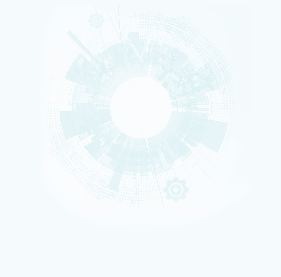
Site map (8, 129)
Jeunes (10, 191)
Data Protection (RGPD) (13, 127)
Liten (15, 251)
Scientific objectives (15, 39)
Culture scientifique (12, 188)
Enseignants (11, 189)
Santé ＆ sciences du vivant (14, 59)
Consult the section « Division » (10, 50)
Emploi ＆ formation (12, 184)
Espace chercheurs (15, 164)
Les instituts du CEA (12, 242)
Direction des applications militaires (21, 176)
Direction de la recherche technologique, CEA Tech (25, 178)
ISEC (9, 86)
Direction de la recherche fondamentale (21, 180)
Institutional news (14, 77)
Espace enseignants (16, 165)
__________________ (15, 170)
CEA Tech (253, 217)
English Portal (254, 213)
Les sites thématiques (13, 173)
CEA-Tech (10, 28)
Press (11, 161)
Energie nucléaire (12, 26)
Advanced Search (24, 103)
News (8, 31)
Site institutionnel (70, 146)
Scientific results (14, 74)
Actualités (9, 202)
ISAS (9, 85)
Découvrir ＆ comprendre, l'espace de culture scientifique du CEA (29, 198)
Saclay (10, 147)
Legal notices (10, 126)
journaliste (11, 182)
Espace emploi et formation (18, 162)
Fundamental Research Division (257, 219)
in (57, 101)
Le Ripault (10, 155)
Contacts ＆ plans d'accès (13, 144)
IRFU (15, 270)
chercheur (11, 185)
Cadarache (11, 145)
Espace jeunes (14, 167)
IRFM (15, 269)
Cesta (10, 154)
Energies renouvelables (13, 55)
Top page (4, 132)
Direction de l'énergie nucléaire (19, 177)
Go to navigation (101, 212)
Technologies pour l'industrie (14, 56)
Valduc (10, 152)
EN (249, 211)
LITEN (9, 89)
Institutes (11, 47)
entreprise (11, 186)
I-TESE (10, 87)
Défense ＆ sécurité (12, 52)
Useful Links (254, 215)
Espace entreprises (15, 168)
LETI (41, 254)
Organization (12, 42)
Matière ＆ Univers (12, 57)
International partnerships (18, 63)
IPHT (15, 266)
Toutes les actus (14, 204)
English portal (14, 171)
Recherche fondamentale (13, 29)
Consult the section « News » (10, 80)
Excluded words (6, 105)
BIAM (40, 264)
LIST (15, 256)
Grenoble (10, 148)
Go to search (102, 214)
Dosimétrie (11, 193)
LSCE (15, 261)
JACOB (41, 258)
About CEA (254, 216)
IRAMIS (16, 267)
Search (3, 99)
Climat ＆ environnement (13, 60)
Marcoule (10, 149)
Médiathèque (11, 192)
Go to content (100, 210)
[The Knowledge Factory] (23, 15)
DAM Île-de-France (12, 151)
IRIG (15, 272)
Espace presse (14, 205)
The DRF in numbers (14, 44)
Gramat (10, 156)
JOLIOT (16, 260)
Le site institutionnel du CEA (18, 174)
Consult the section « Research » (11, 66)
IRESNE (10, 83)
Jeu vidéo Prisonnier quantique (19, 201)
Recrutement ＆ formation (13, 22)
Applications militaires (13, 25)
